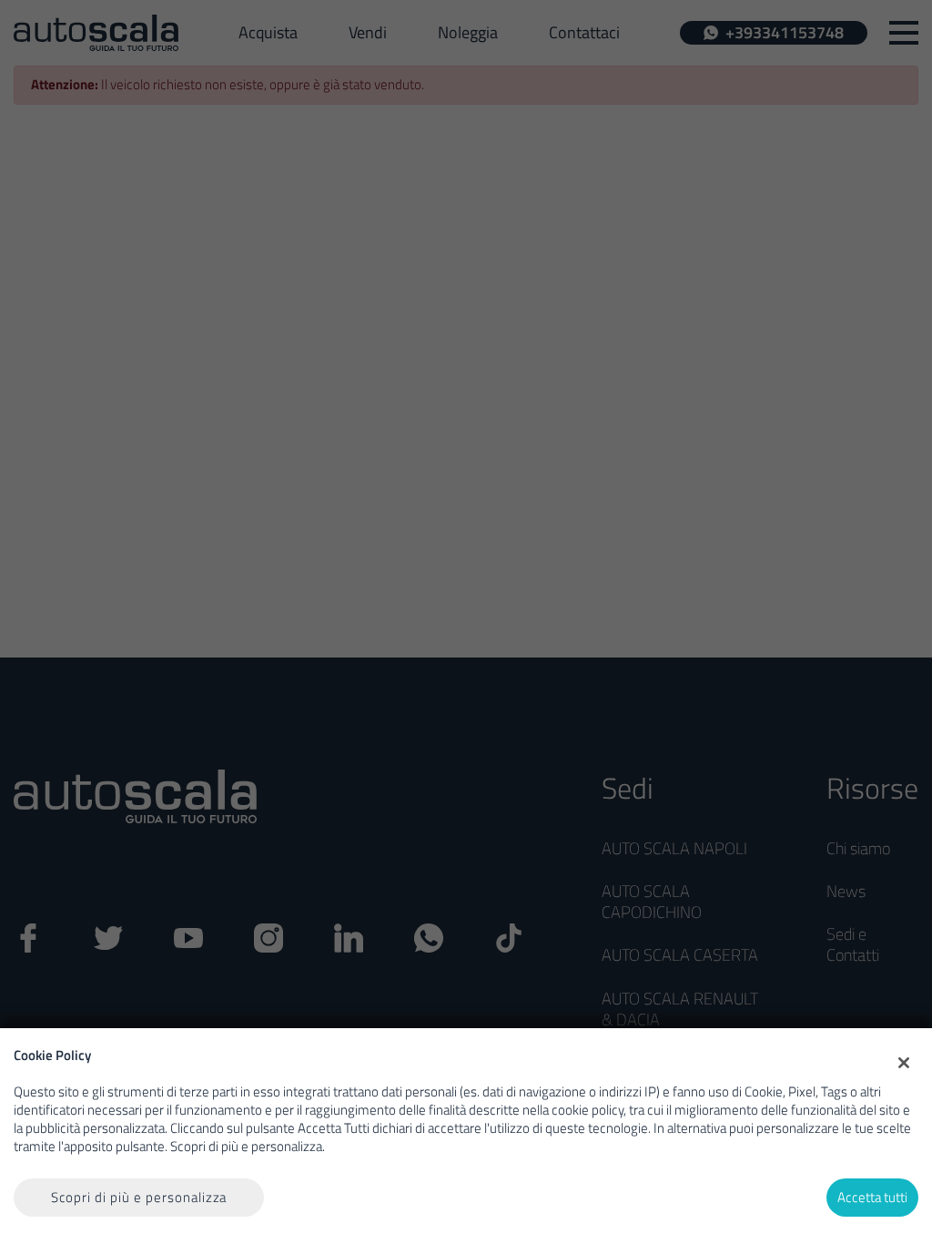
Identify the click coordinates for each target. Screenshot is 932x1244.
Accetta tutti (872, 1197)
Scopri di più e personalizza (139, 1197)
